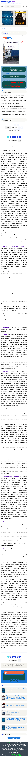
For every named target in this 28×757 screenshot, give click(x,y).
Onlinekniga (11, 2)
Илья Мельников (14, 76)
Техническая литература (16, 70)
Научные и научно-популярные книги (17, 28)
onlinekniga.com (6, 28)
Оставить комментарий (14, 738)
